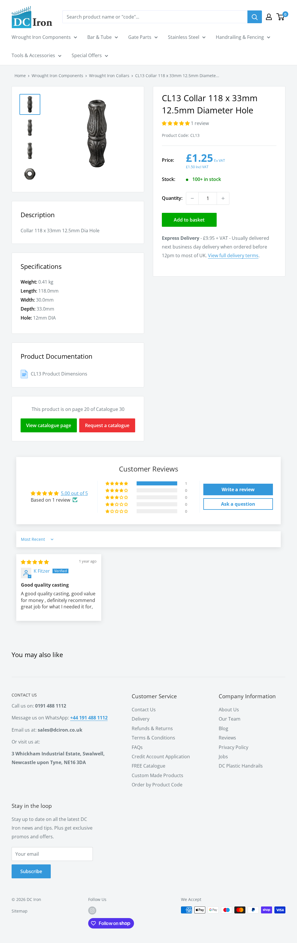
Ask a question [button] (238, 504)
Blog (223, 728)
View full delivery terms (233, 255)
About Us (229, 709)
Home (20, 75)
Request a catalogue (107, 425)
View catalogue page (48, 425)
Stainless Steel (183, 37)
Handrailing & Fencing (240, 37)
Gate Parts (139, 37)
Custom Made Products (157, 775)
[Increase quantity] (223, 198)
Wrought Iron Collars (109, 75)
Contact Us (144, 709)
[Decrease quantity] (192, 198)
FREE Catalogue (148, 766)
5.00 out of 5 (74, 493)
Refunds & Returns (152, 728)
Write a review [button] (238, 489)
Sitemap (20, 911)
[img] (35, 562)
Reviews (227, 738)
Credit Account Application (161, 756)
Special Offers (87, 55)
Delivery (140, 719)
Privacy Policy (233, 747)
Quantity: (172, 198)
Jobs (223, 756)
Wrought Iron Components (41, 37)
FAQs (137, 747)
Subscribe (31, 871)
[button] (176, 123)
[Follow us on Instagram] (92, 910)
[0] (280, 16)
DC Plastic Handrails (241, 766)
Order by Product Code (157, 784)
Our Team (229, 719)
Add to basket (189, 220)
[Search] (254, 16)
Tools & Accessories (33, 55)
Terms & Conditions (153, 738)
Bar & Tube (99, 37)
